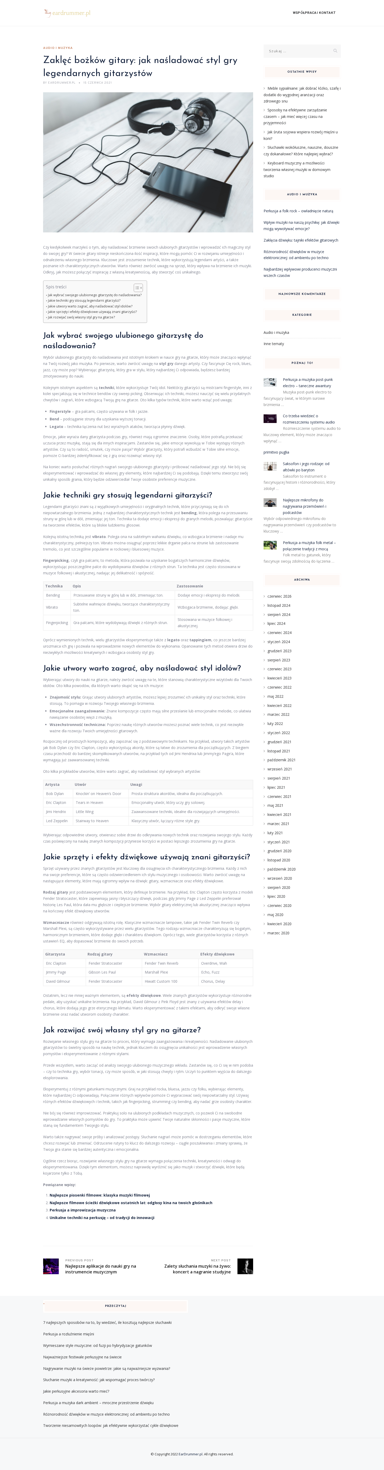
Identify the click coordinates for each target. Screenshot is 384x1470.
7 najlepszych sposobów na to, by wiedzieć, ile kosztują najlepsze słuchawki (107, 1322)
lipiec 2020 (276, 896)
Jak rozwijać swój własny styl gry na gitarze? (81, 317)
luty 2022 (275, 723)
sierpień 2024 (278, 614)
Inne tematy (274, 343)
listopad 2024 (278, 605)
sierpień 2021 (278, 778)
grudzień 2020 (279, 850)
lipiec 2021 (276, 787)
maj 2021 (275, 805)
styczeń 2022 (278, 732)
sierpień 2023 (278, 659)
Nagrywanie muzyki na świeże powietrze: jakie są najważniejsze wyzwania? (106, 1368)
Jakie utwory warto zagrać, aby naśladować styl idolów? (90, 306)
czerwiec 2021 (279, 796)
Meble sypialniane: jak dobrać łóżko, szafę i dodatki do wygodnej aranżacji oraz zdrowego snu (302, 95)
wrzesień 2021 (279, 769)
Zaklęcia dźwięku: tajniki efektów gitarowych (301, 240)
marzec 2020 (278, 932)
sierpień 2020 (278, 887)
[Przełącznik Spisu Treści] (136, 287)
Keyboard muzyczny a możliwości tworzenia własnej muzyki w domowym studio (297, 169)
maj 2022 (275, 696)
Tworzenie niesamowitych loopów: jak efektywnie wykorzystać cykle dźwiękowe (110, 1425)
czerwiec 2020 (279, 905)
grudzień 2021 (279, 741)
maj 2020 (275, 914)
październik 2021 (281, 759)
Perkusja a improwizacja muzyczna (83, 1210)
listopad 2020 (278, 859)
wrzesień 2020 (279, 878)
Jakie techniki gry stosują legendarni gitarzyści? (84, 300)
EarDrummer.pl (190, 1454)
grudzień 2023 (279, 650)
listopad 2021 (278, 750)
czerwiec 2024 (279, 632)
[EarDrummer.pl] (70, 13)
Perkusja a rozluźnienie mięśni (68, 1333)
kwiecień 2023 (279, 678)
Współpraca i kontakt (314, 13)
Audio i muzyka (58, 48)
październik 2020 (281, 869)
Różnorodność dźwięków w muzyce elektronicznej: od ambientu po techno (106, 1414)
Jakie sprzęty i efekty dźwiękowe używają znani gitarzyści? (92, 312)
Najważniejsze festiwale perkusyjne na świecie (82, 1356)
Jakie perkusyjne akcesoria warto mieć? (76, 1391)
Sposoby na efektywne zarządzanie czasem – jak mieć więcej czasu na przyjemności (295, 116)
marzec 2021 (278, 823)
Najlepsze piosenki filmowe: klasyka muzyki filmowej (100, 1195)
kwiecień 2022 (279, 705)
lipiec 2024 (276, 623)
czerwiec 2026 (279, 596)
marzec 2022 (278, 714)
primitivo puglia (276, 452)
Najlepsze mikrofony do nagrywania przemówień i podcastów (304, 506)
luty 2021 (275, 832)
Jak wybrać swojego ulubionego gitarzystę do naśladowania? (95, 295)
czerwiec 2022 (279, 687)
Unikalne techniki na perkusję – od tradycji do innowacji (102, 1217)
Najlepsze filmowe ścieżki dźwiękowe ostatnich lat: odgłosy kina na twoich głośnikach (131, 1202)
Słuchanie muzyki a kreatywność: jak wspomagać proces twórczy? (99, 1379)
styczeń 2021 (278, 841)
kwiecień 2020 (279, 923)
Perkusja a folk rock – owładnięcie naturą (298, 210)
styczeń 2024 (278, 641)
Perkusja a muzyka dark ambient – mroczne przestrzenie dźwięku (98, 1402)
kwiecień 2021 (279, 814)
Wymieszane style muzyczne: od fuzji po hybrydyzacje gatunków (97, 1345)
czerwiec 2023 (279, 668)
